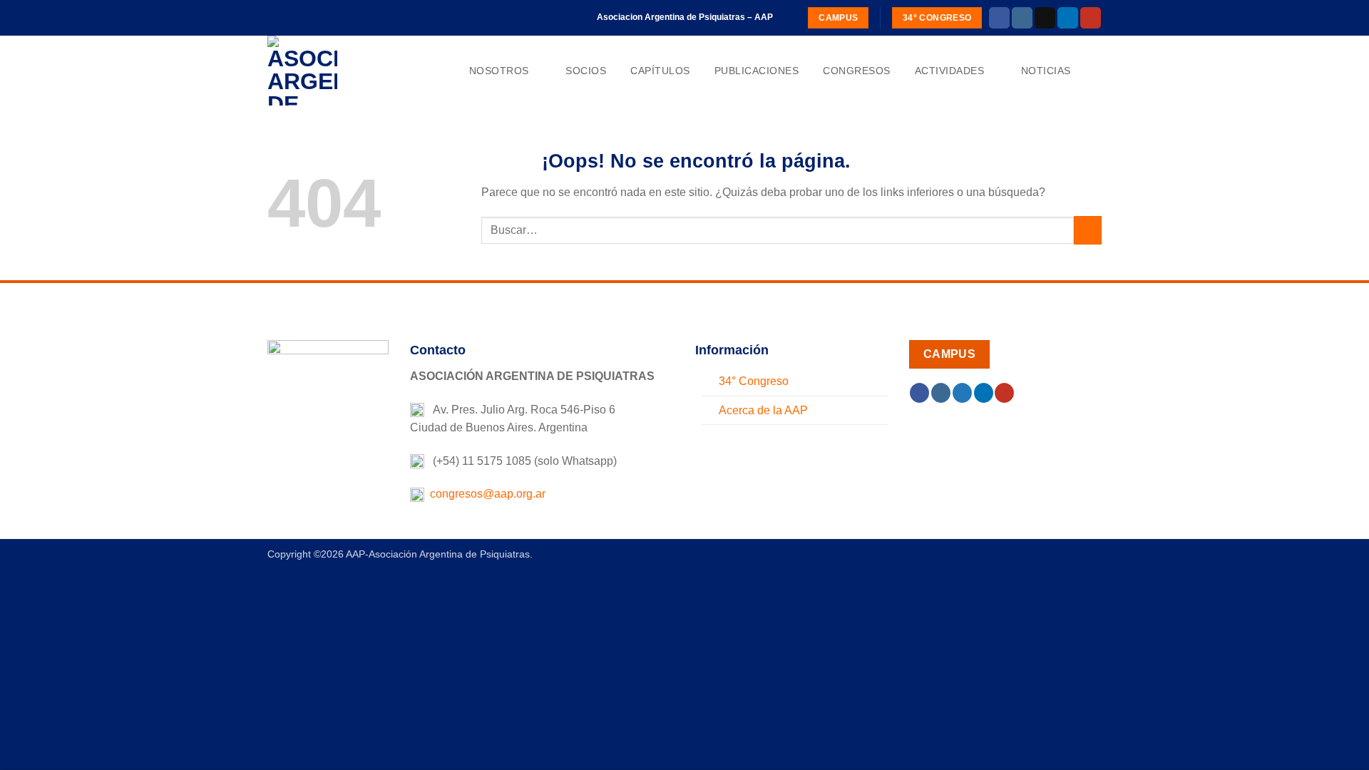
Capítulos (660, 70)
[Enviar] (1088, 230)
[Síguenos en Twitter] (962, 393)
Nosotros (499, 70)
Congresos (857, 70)
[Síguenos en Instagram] (1022, 18)
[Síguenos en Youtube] (1090, 18)
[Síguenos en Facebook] (999, 18)
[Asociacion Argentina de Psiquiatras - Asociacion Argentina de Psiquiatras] (338, 71)
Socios (585, 70)
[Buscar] (1095, 71)
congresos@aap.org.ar (484, 494)
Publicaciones (756, 70)
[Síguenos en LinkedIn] (1067, 18)
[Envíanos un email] (1045, 18)
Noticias (1046, 70)
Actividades (950, 70)
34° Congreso (754, 381)
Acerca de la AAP (763, 410)
